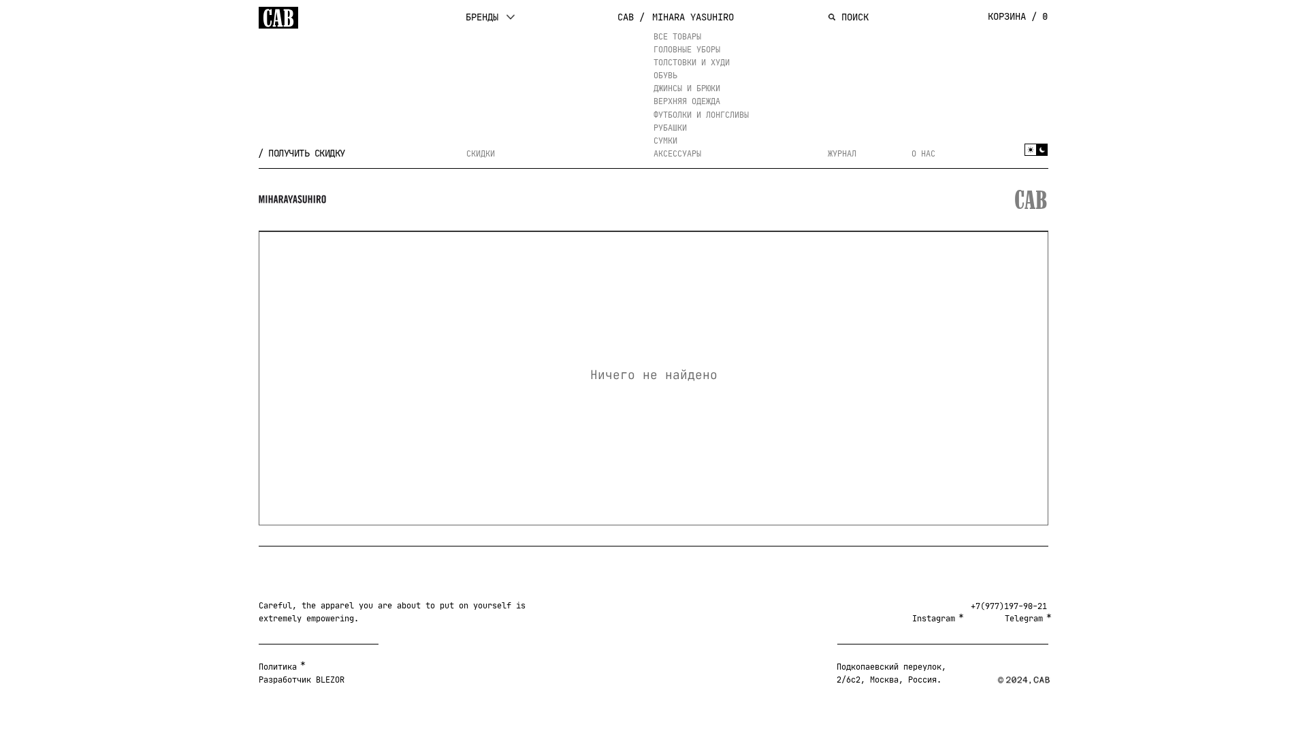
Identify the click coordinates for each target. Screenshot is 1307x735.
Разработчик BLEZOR (301, 679)
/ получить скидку (301, 153)
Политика (278, 667)
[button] (490, 17)
